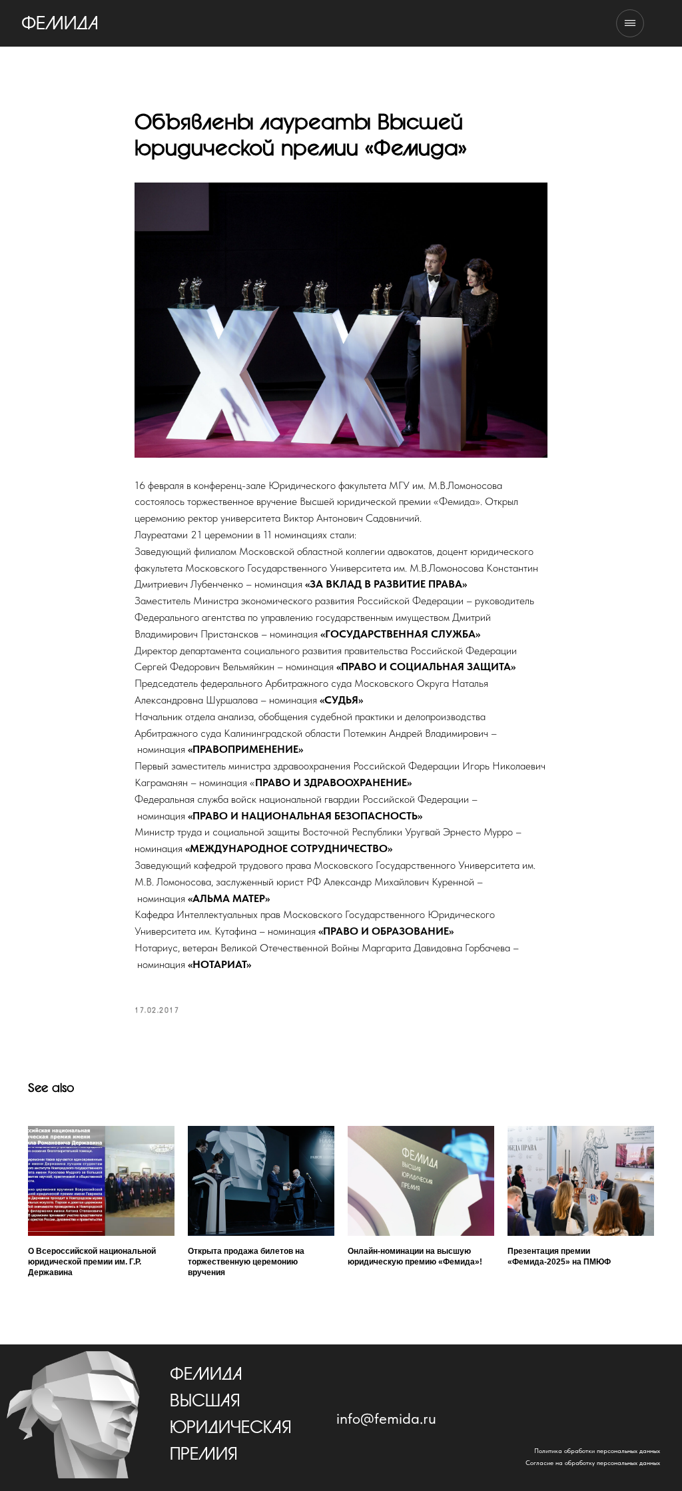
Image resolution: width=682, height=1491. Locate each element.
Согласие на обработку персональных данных (592, 1462)
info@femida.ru (386, 1418)
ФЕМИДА (60, 23)
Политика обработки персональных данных (597, 1450)
